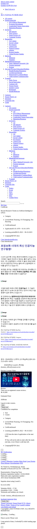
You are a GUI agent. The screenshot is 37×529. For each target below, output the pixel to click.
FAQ (10, 192)
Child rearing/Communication (18, 76)
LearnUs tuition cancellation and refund (15, 506)
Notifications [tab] (7, 452)
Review (15, 239)
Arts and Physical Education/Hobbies (17, 69)
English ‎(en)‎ (5, 5)
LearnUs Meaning (7, 461)
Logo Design (31, 461)
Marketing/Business (15, 28)
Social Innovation (14, 82)
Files (10, 196)
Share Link (5, 407)
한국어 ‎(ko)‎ (13, 5)
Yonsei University (6, 503)
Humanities (8, 39)
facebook (4, 499)
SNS (21, 463)
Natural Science (14, 48)
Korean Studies (14, 52)
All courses (8, 18)
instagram (10, 499)
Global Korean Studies (16, 54)
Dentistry (12, 60)
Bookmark (12, 89)
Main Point (22, 461)
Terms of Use (15, 505)
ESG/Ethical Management (17, 22)
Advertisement (14, 463)
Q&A (11, 194)
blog (15, 499)
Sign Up (7, 9)
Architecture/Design (15, 73)
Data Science (13, 33)
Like (3, 405)
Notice (11, 188)
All (14, 111)
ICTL (23, 503)
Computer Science (15, 37)
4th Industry (13, 32)
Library (28, 503)
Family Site (5, 501)
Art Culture (12, 41)
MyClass (4, 205)
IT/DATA (8, 30)
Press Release (5, 463)
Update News (13, 197)
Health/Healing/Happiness (17, 71)
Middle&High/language (12, 61)
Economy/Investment (16, 24)
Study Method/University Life (19, 63)
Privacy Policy (5, 505)
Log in (12, 9)
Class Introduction (7, 239)
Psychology (13, 45)
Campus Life (13, 84)
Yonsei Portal (17, 503)
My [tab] (2, 452)
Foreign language (14, 65)
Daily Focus (13, 80)
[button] (5, 3)
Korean (11, 67)
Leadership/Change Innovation (19, 26)
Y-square (8, 78)
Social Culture (13, 43)
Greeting (16, 461)
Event (11, 190)
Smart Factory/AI (14, 35)
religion (11, 50)
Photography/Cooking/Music (18, 74)
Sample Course (14, 88)
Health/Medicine (14, 91)
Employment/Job (10, 20)
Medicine (8, 56)
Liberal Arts (13, 46)
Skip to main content (7, 2)
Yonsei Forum (13, 86)
